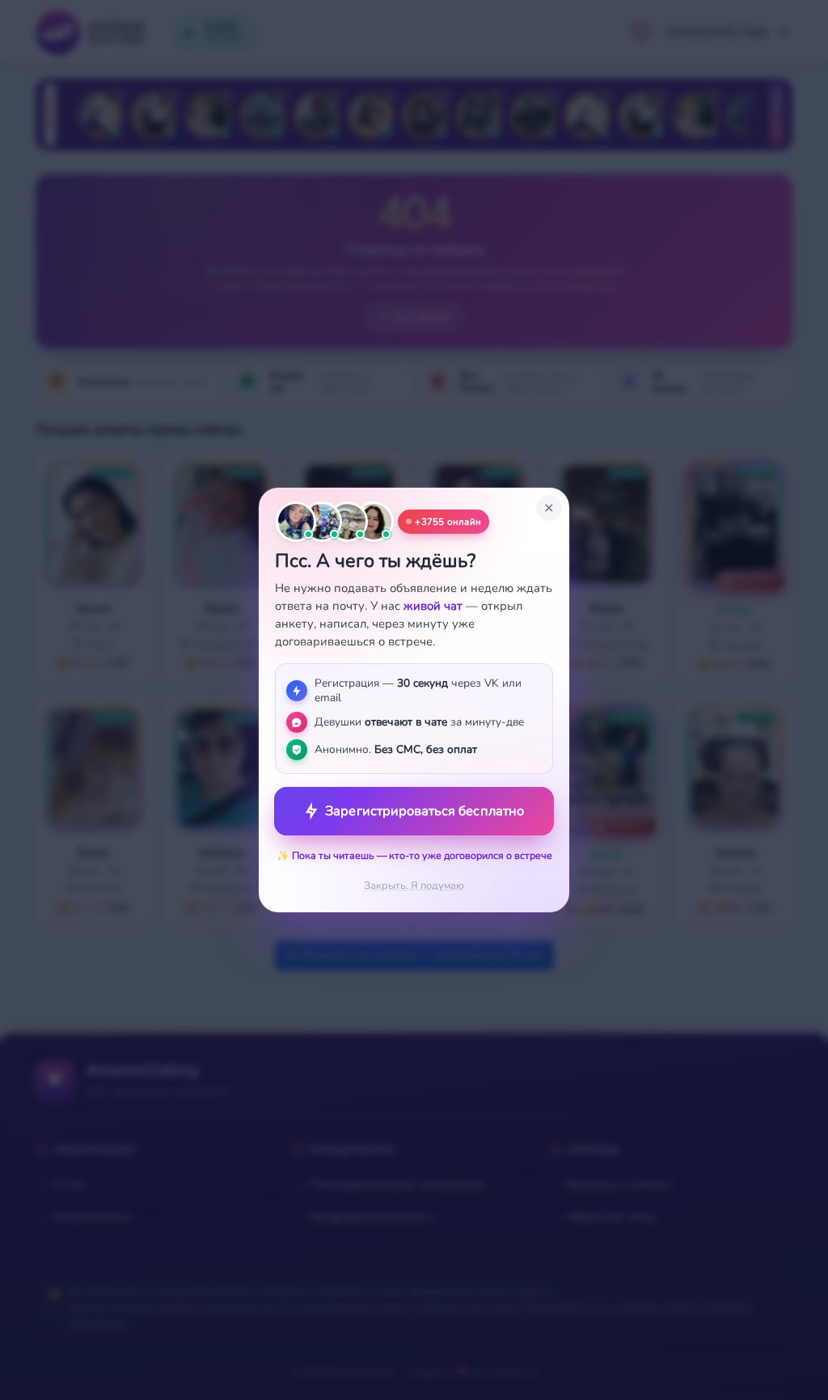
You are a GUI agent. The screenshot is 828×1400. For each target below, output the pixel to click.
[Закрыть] (549, 508)
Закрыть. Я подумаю (414, 885)
